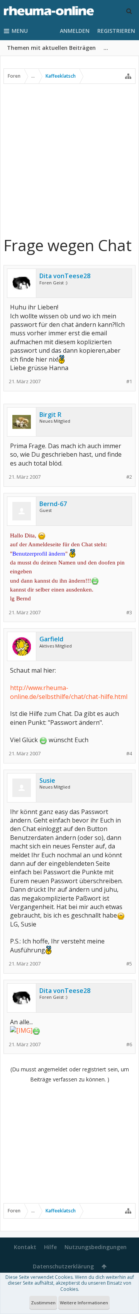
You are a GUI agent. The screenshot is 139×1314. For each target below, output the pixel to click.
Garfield (51, 639)
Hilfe (50, 1247)
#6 (129, 1044)
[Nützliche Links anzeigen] (128, 76)
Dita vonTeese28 (64, 276)
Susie (47, 780)
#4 (129, 753)
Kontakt (25, 1247)
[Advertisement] (69, 159)
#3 (129, 612)
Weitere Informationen (84, 1303)
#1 (129, 381)
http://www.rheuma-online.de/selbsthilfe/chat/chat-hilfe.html (68, 691)
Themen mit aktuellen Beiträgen (51, 47)
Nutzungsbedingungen (95, 1247)
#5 (129, 963)
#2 (129, 477)
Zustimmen (43, 1303)
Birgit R (50, 414)
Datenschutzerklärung (63, 1266)
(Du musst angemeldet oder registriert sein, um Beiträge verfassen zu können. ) (69, 1074)
